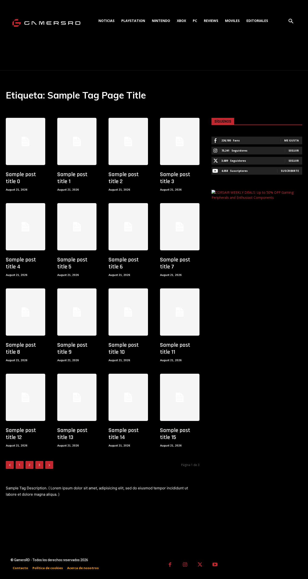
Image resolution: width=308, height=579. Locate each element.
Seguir (294, 150)
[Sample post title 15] (179, 397)
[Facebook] (170, 565)
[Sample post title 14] (128, 397)
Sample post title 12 (21, 434)
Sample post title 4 (21, 263)
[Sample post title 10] (128, 312)
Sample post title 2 (124, 178)
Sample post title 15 (175, 434)
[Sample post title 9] (77, 312)
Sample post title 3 (175, 178)
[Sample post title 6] (128, 226)
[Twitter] (200, 565)
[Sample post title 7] (179, 226)
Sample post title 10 (124, 348)
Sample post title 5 (72, 263)
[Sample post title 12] (25, 397)
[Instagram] (185, 565)
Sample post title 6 (124, 263)
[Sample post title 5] (77, 226)
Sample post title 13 (72, 434)
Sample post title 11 (175, 348)
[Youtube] (215, 565)
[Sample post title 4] (25, 226)
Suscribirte (290, 171)
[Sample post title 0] (25, 141)
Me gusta (291, 140)
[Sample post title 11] (179, 312)
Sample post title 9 (72, 348)
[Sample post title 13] (77, 397)
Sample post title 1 (72, 178)
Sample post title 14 (124, 434)
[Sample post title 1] (77, 141)
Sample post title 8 (21, 348)
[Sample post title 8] (25, 312)
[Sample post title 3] (179, 141)
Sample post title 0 (21, 178)
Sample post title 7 (175, 263)
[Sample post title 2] (128, 141)
